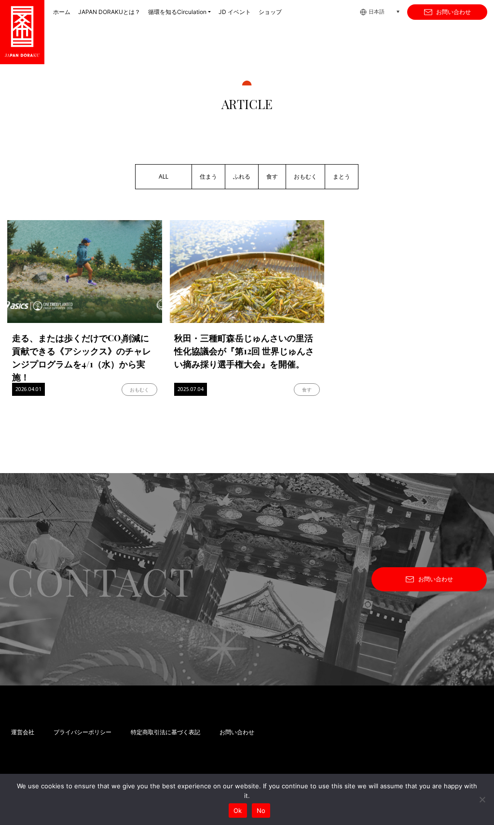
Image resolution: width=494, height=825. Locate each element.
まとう (341, 176)
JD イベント (235, 12)
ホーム (61, 12)
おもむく (305, 176)
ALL (163, 176)
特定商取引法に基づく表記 (165, 732)
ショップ (270, 12)
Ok (237, 810)
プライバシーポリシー (82, 732)
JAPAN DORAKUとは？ (109, 12)
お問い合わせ (453, 12)
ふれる (241, 176)
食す (272, 176)
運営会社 (22, 732)
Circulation (177, 12)
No (261, 810)
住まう (208, 176)
